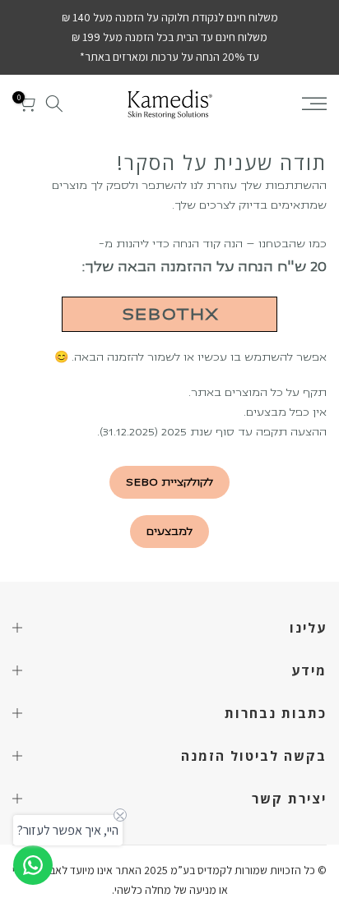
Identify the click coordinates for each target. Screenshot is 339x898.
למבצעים (169, 531)
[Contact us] (33, 865)
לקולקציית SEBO (169, 482)
